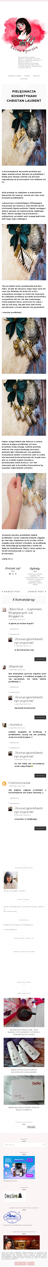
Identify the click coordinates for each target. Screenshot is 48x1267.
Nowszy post (12, 591)
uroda (35, 584)
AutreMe (15, 724)
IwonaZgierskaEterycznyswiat (29, 640)
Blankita (16, 666)
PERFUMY (24, 78)
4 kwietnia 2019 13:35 (17, 619)
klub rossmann (31, 577)
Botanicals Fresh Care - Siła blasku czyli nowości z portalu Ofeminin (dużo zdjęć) (24, 1032)
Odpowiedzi (15, 634)
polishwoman (35, 581)
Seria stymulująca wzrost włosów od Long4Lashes (24, 1071)
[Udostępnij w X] (10, 574)
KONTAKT (36, 76)
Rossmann (32, 583)
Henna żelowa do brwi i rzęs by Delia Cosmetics (24, 1109)
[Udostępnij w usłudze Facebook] (13, 574)
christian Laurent (34, 574)
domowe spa (35, 576)
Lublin (41, 577)
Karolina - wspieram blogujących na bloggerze (25, 612)
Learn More (20, 1263)
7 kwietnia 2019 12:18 (17, 786)
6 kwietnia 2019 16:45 (23, 759)
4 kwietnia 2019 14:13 (23, 646)
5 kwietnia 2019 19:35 (17, 728)
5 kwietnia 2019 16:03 (17, 669)
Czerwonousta (20, 783)
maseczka (31, 579)
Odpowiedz (14, 629)
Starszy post (36, 591)
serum (39, 583)
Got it (30, 1263)
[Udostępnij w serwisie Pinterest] (16, 574)
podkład (39, 579)
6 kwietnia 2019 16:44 (23, 704)
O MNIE (27, 76)
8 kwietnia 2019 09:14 (23, 815)
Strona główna (14, 76)
